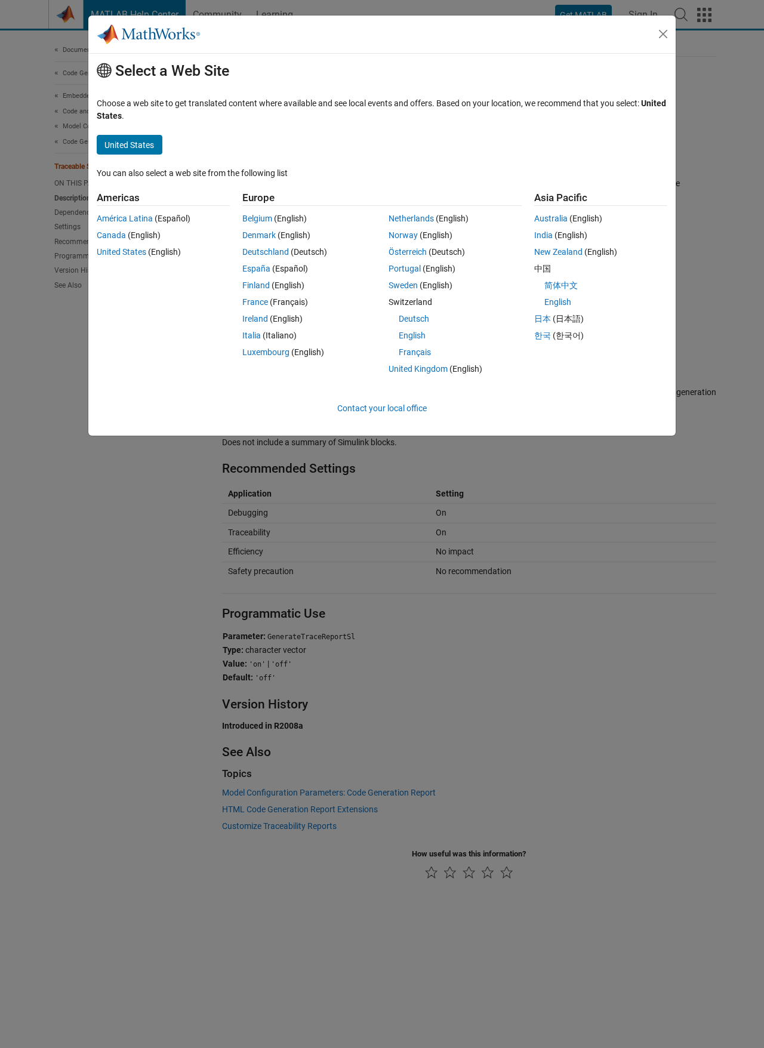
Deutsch (414, 318)
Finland (256, 285)
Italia (251, 335)
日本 (542, 318)
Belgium (257, 218)
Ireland (255, 318)
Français (415, 352)
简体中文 (561, 285)
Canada (111, 235)
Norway (403, 235)
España (256, 268)
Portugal (405, 268)
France (255, 302)
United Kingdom (418, 369)
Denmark (259, 235)
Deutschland (265, 252)
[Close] (663, 34)
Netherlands (411, 218)
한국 (542, 335)
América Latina (125, 218)
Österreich (408, 252)
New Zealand (558, 252)
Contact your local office (382, 408)
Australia (551, 218)
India (543, 235)
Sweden (403, 285)
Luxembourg (265, 352)
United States (121, 252)
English (412, 335)
